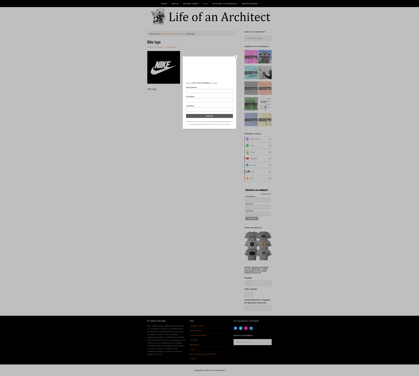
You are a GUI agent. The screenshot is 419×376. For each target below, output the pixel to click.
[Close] (235, 57)
